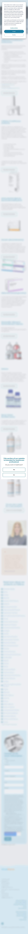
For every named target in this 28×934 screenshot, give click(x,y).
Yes (14, 469)
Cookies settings (14, 27)
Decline (14, 34)
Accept (14, 31)
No (14, 475)
